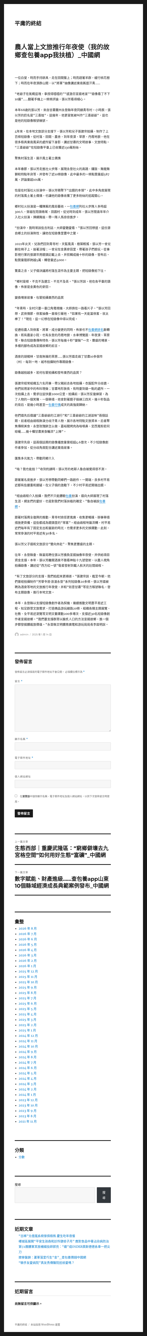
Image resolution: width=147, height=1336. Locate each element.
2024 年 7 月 (27, 1062)
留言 (19, 681)
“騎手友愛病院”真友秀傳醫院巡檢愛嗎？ (46, 1263)
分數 (22, 1157)
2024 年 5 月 (28, 1073)
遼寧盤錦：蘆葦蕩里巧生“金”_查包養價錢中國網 (52, 1257)
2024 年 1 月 (27, 1095)
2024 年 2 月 (28, 1089)
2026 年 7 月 (28, 934)
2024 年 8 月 (28, 1057)
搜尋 (18, 1184)
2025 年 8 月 (28, 993)
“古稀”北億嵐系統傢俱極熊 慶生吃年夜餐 (47, 1236)
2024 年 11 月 (28, 1041)
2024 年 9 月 (28, 1052)
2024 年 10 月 (28, 1046)
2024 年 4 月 (28, 1078)
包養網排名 (96, 330)
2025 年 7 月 (27, 998)
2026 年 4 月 (28, 950)
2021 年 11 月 (28, 1121)
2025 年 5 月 (28, 1009)
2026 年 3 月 (28, 955)
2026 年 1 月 (27, 966)
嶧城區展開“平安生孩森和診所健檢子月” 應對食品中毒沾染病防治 (64, 1241)
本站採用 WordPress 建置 (45, 1324)
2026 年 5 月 (28, 944)
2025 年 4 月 (28, 1014)
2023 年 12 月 (28, 1100)
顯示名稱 (21, 739)
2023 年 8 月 (27, 1116)
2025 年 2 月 (28, 1025)
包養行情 (54, 405)
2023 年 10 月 (28, 1105)
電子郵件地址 (24, 757)
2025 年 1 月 (27, 1030)
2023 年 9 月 (28, 1111)
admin (24, 634)
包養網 (74, 206)
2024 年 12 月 (28, 1036)
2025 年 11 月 (28, 977)
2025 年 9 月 (28, 987)
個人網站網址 (23, 776)
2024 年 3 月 (27, 1084)
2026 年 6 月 (28, 939)
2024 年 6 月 (28, 1068)
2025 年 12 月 (28, 971)
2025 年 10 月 (28, 982)
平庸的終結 (28, 23)
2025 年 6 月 (28, 1003)
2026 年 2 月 (28, 961)
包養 (69, 496)
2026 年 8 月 (28, 928)
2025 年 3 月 (27, 1019)
